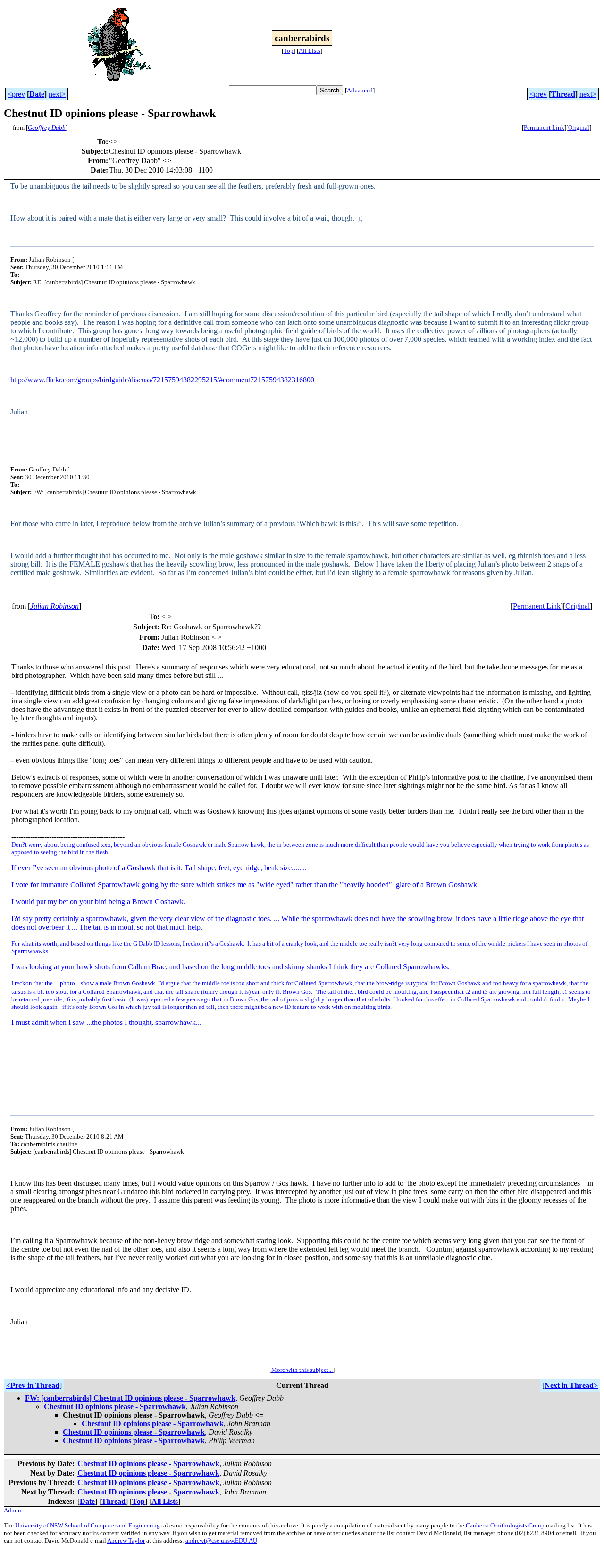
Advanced (360, 90)
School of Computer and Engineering (112, 1525)
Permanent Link (544, 127)
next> (57, 94)
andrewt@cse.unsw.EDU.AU (221, 1540)
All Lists (309, 50)
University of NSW (39, 1525)
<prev (16, 94)
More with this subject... (302, 1369)
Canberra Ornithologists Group (505, 1525)
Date (36, 94)
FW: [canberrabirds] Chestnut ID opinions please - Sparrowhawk (130, 1398)
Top (289, 50)
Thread (563, 94)
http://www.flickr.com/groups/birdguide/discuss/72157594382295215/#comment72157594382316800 (162, 380)
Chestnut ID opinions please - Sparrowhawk (115, 1407)
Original (578, 127)
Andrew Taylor (126, 1540)
